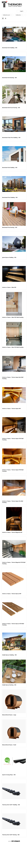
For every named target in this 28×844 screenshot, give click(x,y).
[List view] (5, 18)
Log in (21, 11)
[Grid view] (3, 18)
